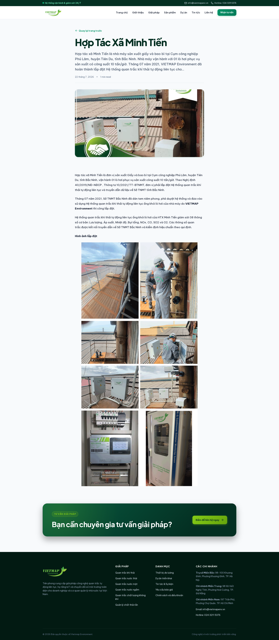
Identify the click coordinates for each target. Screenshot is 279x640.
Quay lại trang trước (90, 30)
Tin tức (196, 12)
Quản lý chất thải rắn (126, 604)
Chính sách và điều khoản (169, 595)
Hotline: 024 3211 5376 (225, 3)
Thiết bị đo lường (164, 572)
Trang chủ (122, 12)
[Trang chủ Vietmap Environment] (53, 12)
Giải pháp (154, 12)
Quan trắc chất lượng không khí (130, 597)
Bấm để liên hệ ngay (207, 519)
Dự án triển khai (163, 578)
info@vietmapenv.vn (198, 3)
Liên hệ (209, 12)
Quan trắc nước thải (126, 578)
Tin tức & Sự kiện (164, 584)
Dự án (183, 12)
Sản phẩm (170, 12)
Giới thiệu (138, 12)
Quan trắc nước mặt (126, 584)
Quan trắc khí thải (125, 572)
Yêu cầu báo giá (164, 589)
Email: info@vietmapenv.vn (210, 609)
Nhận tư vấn (226, 12)
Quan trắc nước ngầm (127, 589)
